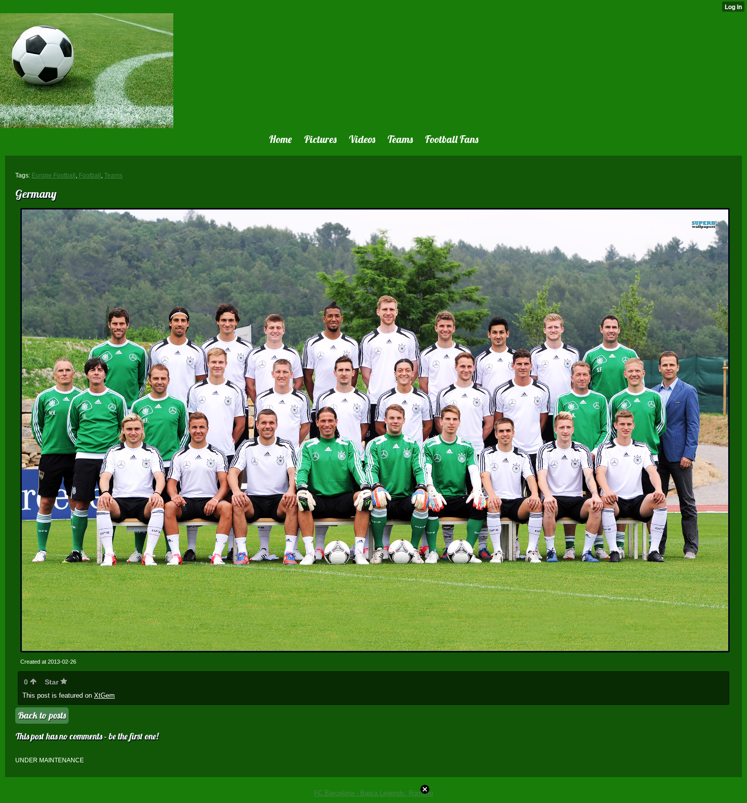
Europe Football (54, 175)
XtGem (104, 695)
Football (90, 175)
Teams (113, 175)
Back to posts (42, 715)
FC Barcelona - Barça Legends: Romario (373, 793)
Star (52, 682)
